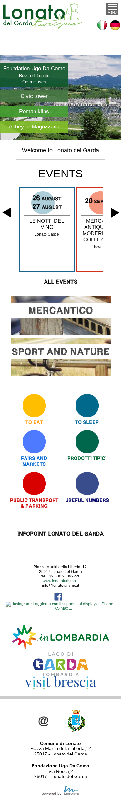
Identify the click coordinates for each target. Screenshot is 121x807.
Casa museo (34, 82)
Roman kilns (34, 111)
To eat (34, 422)
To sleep (87, 422)
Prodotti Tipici (86, 458)
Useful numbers (87, 500)
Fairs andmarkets (34, 461)
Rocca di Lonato (34, 75)
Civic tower (34, 96)
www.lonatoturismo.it (61, 581)
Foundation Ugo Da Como (34, 68)
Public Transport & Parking (34, 503)
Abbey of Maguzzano (34, 127)
